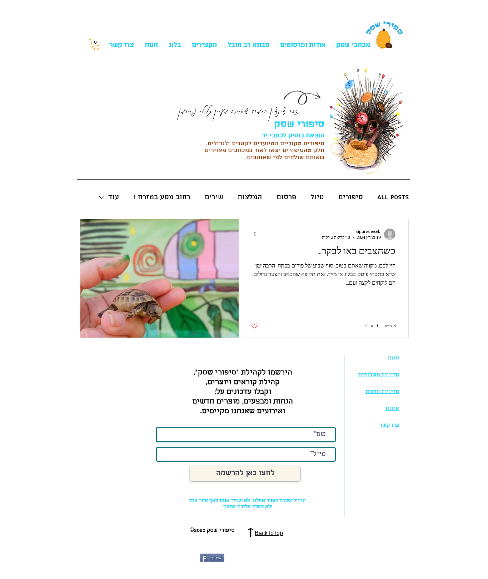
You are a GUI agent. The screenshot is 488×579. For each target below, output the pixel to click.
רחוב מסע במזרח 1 (161, 197)
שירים (214, 197)
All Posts (393, 197)
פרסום (286, 197)
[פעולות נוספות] (252, 234)
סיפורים (350, 197)
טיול (317, 197)
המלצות (250, 197)
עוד (113, 197)
